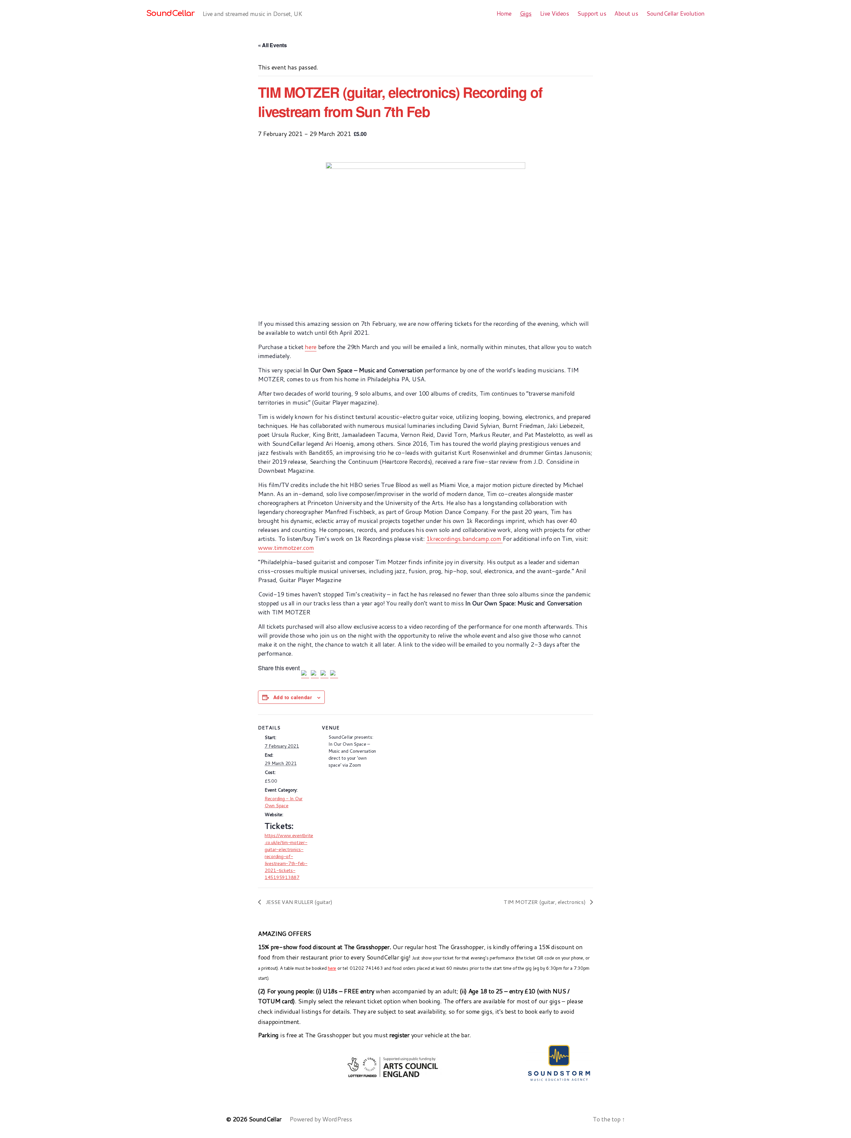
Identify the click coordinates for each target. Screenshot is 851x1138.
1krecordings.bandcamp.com (464, 538)
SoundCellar (170, 14)
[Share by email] (334, 674)
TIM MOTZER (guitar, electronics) (545, 902)
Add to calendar (292, 697)
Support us (591, 13)
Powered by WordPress (321, 1119)
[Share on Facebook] (305, 674)
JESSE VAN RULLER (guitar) (298, 902)
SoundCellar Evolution (675, 13)
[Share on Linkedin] (324, 674)
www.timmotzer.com (286, 547)
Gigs (526, 13)
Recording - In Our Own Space (284, 802)
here (310, 346)
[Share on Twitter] (315, 674)
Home (504, 13)
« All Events (272, 45)
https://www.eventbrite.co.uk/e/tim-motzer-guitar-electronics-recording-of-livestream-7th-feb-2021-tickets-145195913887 (289, 856)
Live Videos (554, 13)
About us (626, 13)
